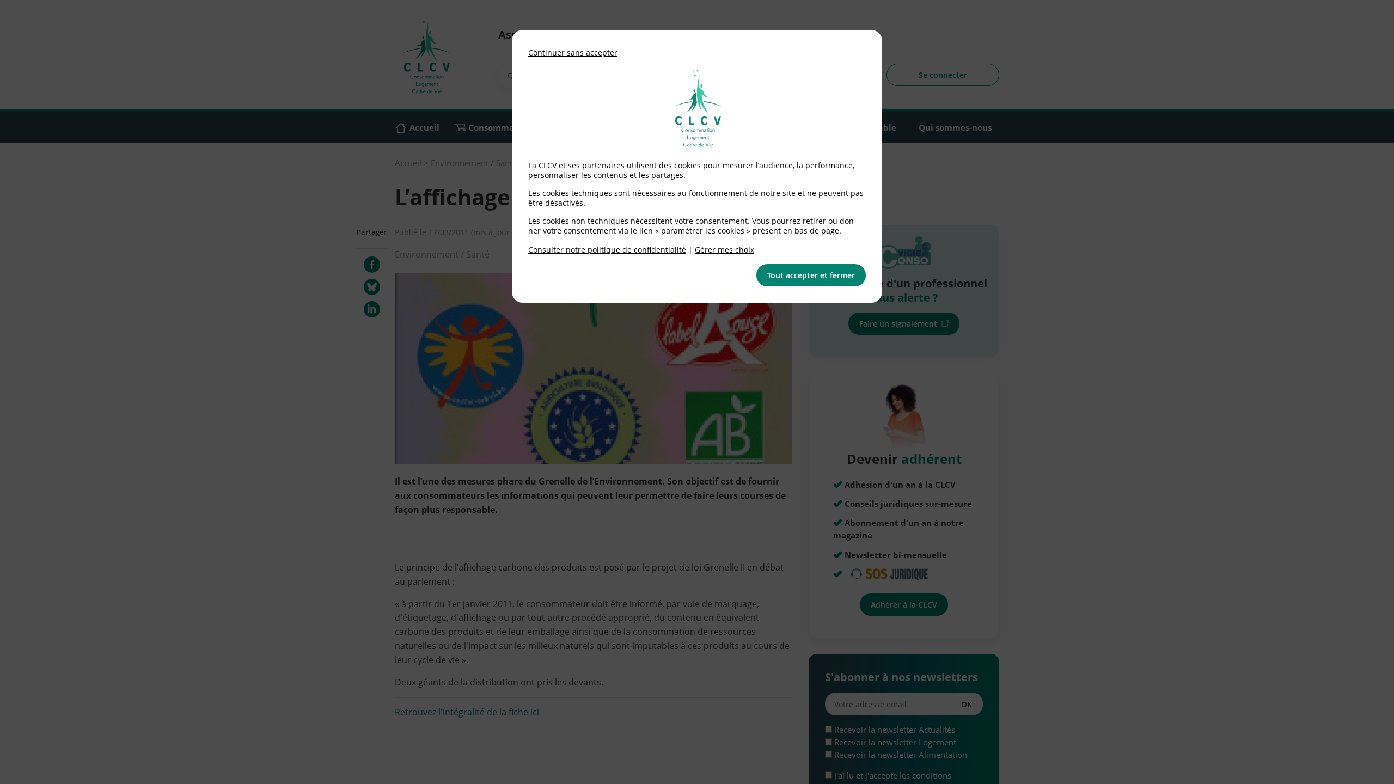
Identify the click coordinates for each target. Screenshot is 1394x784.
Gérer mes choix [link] (724, 249)
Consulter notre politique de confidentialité (607, 249)
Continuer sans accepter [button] (572, 52)
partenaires (603, 165)
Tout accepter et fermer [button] (811, 275)
